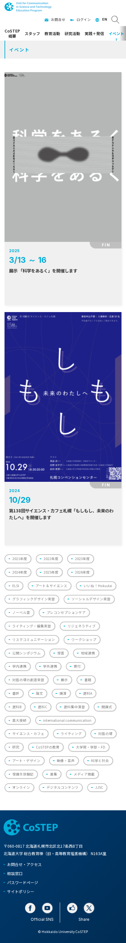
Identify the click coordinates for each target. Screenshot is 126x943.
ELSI (15, 585)
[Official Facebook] (30, 908)
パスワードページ (22, 882)
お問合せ (58, 19)
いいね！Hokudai (98, 585)
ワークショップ (83, 639)
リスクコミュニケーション (33, 639)
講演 (63, 693)
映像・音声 (66, 760)
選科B (16, 706)
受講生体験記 (23, 774)
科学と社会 (100, 760)
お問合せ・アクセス (24, 864)
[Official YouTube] (47, 908)
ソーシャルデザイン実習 (90, 598)
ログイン (84, 19)
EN (104, 19)
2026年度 (82, 572)
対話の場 (105, 733)
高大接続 (19, 720)
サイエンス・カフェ (28, 733)
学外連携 (50, 666)
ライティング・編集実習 (31, 626)
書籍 (87, 679)
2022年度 (51, 558)
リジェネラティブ (82, 626)
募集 (53, 774)
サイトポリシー (20, 891)
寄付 (77, 666)
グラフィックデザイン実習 (33, 598)
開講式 (106, 706)
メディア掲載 (84, 774)
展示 (64, 679)
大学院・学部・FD (90, 747)
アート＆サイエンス (51, 585)
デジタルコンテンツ (63, 787)
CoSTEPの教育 (47, 747)
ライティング (71, 733)
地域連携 (88, 653)
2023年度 (82, 558)
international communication (67, 720)
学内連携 (19, 666)
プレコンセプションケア (66, 612)
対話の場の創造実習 (28, 679)
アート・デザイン (26, 760)
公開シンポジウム (26, 653)
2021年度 (19, 558)
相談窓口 (15, 873)
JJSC (99, 787)
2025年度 (51, 572)
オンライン (21, 787)
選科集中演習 (74, 706)
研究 (15, 747)
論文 (39, 693)
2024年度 (19, 572)
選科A (87, 693)
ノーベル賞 (21, 612)
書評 (15, 693)
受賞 (60, 653)
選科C (42, 706)
